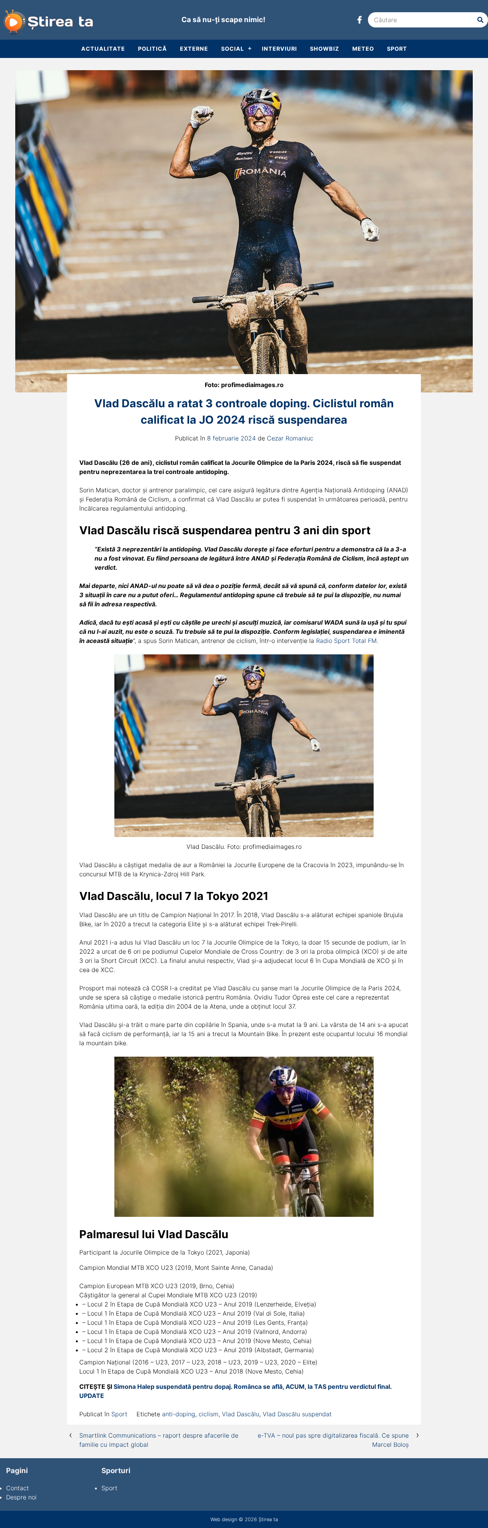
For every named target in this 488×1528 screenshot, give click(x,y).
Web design (223, 1519)
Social (232, 48)
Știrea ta (268, 1519)
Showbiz (324, 48)
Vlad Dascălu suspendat (297, 1414)
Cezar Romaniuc (290, 438)
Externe (194, 48)
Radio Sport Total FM (346, 640)
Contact (17, 1488)
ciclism (208, 1414)
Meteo (363, 48)
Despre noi (21, 1497)
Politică (152, 48)
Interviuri (279, 48)
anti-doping (178, 1414)
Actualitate (103, 48)
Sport (397, 48)
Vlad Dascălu (240, 1414)
